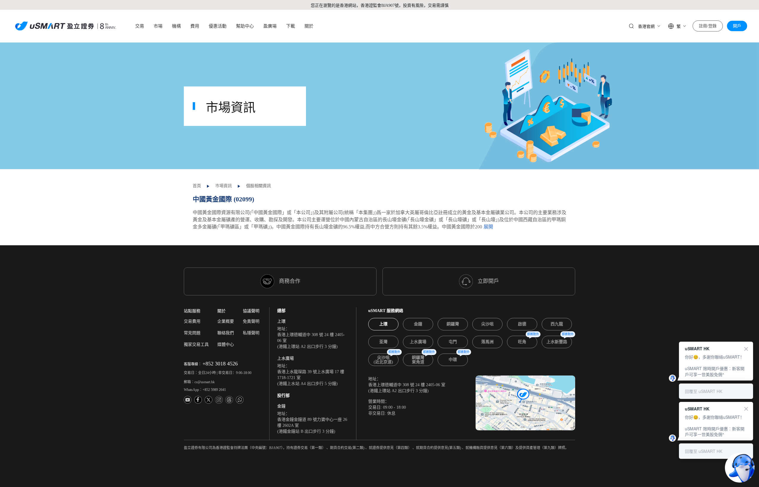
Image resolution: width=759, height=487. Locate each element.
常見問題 (192, 333)
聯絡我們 (225, 333)
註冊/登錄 (708, 26)
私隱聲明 (251, 333)
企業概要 (225, 321)
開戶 (737, 26)
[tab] (383, 324)
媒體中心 (225, 344)
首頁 (197, 186)
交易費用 (192, 321)
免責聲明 (251, 321)
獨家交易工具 (196, 344)
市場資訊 (223, 186)
